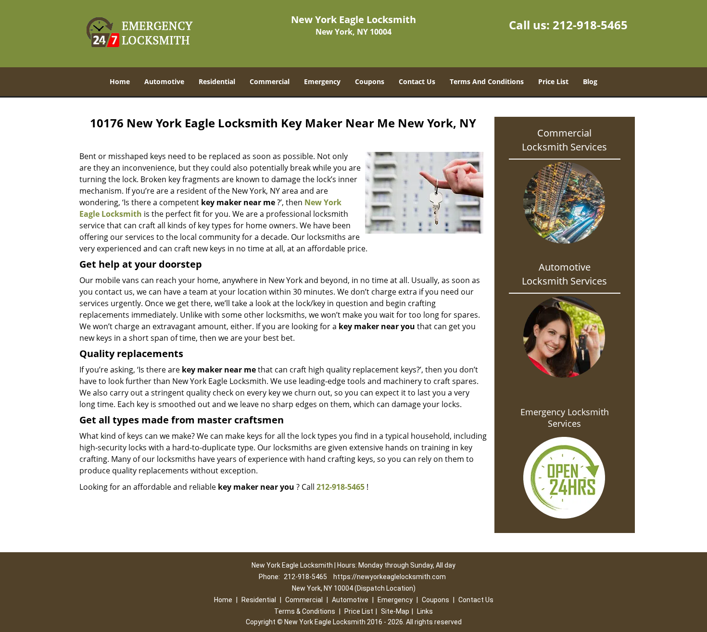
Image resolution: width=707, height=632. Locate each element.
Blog (590, 81)
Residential (217, 81)
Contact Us (417, 81)
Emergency (322, 81)
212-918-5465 (590, 25)
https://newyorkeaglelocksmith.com (389, 577)
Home (120, 81)
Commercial (270, 81)
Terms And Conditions (487, 81)
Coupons (369, 81)
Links (425, 611)
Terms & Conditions (304, 611)
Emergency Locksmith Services (564, 417)
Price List (553, 81)
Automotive (164, 81)
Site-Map (395, 611)
